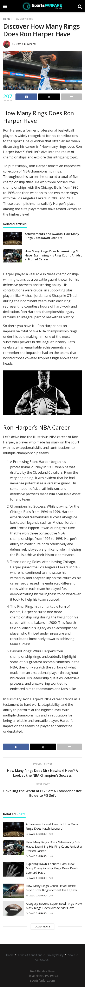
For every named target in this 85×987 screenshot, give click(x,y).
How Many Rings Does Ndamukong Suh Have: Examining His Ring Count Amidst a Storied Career (53, 255)
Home (6, 18)
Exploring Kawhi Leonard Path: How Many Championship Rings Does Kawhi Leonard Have (52, 868)
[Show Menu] (5, 6)
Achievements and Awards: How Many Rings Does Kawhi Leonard (52, 236)
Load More (42, 926)
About (71, 955)
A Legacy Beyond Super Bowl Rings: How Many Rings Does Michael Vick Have (54, 905)
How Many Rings (23, 18)
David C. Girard (26, 44)
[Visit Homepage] (42, 6)
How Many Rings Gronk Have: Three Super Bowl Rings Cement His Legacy (51, 888)
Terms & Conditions (30, 955)
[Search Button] (80, 6)
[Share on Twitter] (49, 96)
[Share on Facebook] (26, 96)
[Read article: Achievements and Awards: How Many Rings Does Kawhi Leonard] (12, 238)
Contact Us (42, 959)
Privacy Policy (55, 955)
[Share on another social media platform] (71, 96)
